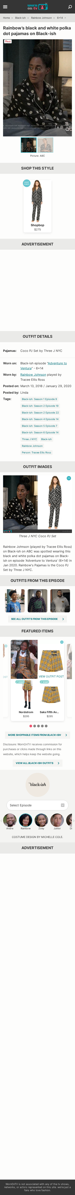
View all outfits (34, 763)
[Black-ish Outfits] (38, 785)
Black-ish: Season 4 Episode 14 (40, 419)
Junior (57, 828)
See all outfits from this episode (34, 619)
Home (6, 17)
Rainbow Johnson (41, 17)
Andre (9, 828)
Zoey (41, 828)
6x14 (60, 17)
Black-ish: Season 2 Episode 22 (40, 412)
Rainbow (26, 828)
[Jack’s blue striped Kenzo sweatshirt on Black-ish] (15, 600)
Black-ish (20, 17)
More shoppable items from (34, 735)
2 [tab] (34, 726)
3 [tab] (38, 726)
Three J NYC (29, 439)
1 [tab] (30, 726)
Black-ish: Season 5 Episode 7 (39, 425)
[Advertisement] (37, 290)
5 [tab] (46, 726)
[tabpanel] (37, 680)
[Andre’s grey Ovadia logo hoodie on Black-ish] (60, 600)
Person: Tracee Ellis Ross (36, 452)
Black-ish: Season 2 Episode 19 (40, 405)
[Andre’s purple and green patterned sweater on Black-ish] (37, 600)
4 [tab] (42, 726)
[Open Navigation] (5, 7)
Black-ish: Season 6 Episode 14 (40, 432)
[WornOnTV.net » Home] (37, 7)
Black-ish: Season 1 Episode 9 (39, 399)
